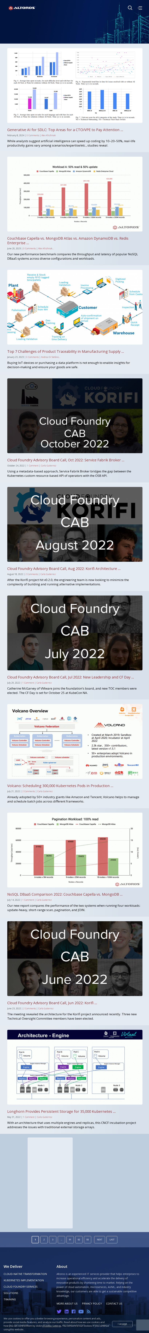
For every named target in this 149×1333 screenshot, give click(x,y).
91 (70, 1239)
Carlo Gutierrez (48, 465)
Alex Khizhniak (48, 135)
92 (79, 1239)
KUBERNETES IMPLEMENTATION (24, 1280)
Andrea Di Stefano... (50, 357)
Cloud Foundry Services (21, 1286)
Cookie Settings (52, 1325)
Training (10, 1299)
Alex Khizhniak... (46, 248)
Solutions (11, 1293)
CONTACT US (114, 1303)
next (99, 1239)
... (61, 1239)
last (112, 1239)
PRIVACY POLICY (92, 1303)
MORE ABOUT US (67, 1303)
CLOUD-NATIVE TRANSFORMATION (25, 1274)
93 (87, 1239)
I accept (122, 1324)
